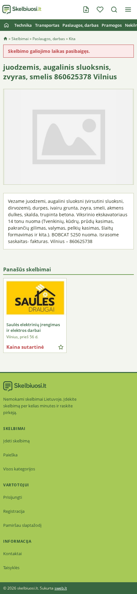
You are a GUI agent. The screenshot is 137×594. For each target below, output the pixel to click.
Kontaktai (12, 553)
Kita (72, 38)
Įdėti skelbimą (16, 441)
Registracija (14, 511)
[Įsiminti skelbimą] (61, 347)
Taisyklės (11, 567)
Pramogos (112, 25)
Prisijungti (12, 497)
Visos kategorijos (19, 469)
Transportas (47, 25)
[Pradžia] (6, 25)
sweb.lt (60, 588)
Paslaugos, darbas (80, 25)
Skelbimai (20, 38)
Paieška (10, 455)
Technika (23, 25)
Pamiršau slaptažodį (22, 525)
